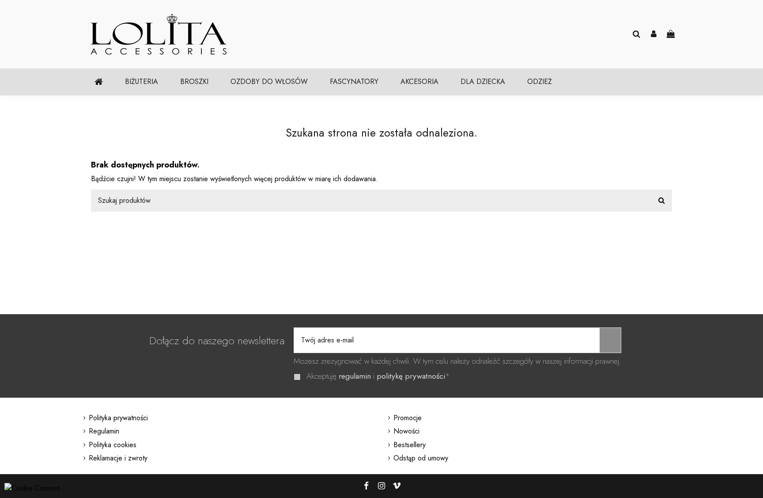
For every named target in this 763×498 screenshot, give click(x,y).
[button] (141, 81)
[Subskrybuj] (610, 340)
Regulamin (104, 431)
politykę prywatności (411, 376)
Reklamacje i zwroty (118, 458)
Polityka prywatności (118, 418)
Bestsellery (409, 445)
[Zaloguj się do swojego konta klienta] (654, 34)
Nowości (406, 431)
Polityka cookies (112, 445)
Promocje (407, 418)
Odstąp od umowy (420, 458)
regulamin (355, 376)
